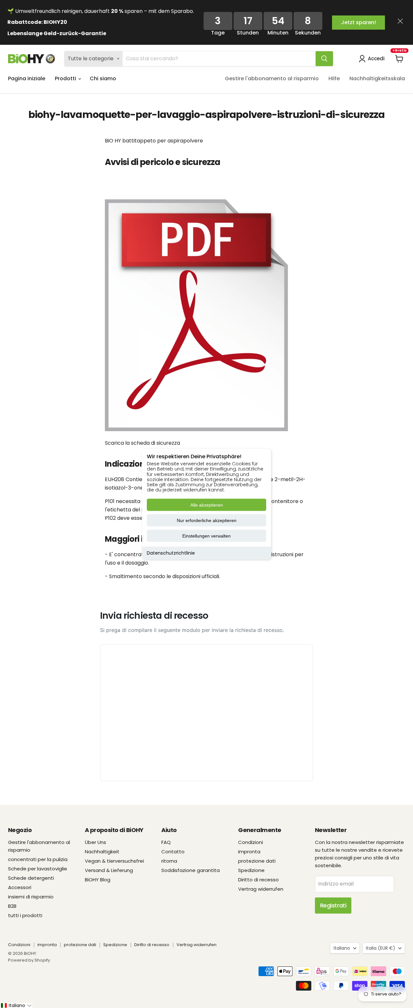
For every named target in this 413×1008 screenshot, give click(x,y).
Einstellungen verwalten (206, 535)
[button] (16, 1005)
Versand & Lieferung (109, 870)
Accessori (19, 887)
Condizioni (250, 842)
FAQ (166, 842)
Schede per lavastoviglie (37, 868)
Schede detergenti (31, 878)
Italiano (342, 948)
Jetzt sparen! (358, 22)
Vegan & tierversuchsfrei (114, 861)
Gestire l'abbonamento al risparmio (272, 78)
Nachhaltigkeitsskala (377, 78)
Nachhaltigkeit (102, 851)
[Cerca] (324, 58)
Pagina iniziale (26, 78)
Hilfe (334, 78)
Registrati (333, 905)
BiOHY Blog (97, 879)
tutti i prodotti (25, 915)
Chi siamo (103, 78)
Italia (380, 948)
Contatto (173, 851)
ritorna (169, 861)
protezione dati (257, 861)
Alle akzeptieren (206, 505)
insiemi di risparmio (31, 896)
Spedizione (251, 870)
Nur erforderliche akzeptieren (207, 520)
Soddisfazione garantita (190, 870)
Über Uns (95, 842)
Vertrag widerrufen (260, 889)
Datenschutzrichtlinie (171, 553)
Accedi (376, 58)
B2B (12, 906)
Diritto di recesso (258, 879)
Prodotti (66, 78)
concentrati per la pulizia (37, 859)
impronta (249, 851)
